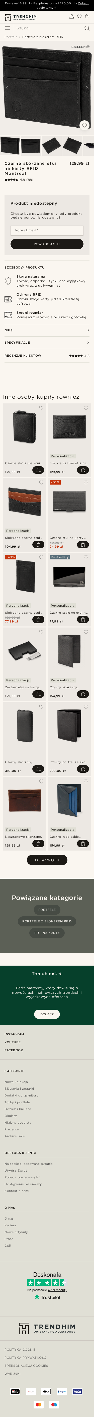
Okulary (11, 1116)
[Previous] (7, 87)
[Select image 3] (52, 146)
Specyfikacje (17, 342)
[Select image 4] (72, 146)
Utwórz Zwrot (16, 1170)
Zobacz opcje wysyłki (22, 1177)
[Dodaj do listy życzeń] (84, 125)
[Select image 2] (31, 146)
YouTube (13, 1042)
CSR (8, 1245)
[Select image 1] (10, 146)
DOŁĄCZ (47, 1014)
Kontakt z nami (17, 1191)
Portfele (47, 910)
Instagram (14, 1034)
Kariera (10, 1225)
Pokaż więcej (47, 860)
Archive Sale (15, 1136)
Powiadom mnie (47, 244)
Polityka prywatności (26, 1357)
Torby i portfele (17, 1102)
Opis (9, 330)
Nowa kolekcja (16, 1082)
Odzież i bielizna (18, 1109)
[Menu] (8, 28)
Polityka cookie (20, 1349)
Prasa (9, 1239)
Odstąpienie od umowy (23, 1184)
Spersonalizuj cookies (26, 1366)
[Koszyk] (86, 17)
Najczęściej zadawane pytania (29, 1164)
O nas (9, 1218)
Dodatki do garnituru (21, 1095)
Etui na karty (47, 933)
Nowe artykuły (16, 1232)
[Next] (86, 87)
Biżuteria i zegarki (19, 1088)
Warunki (13, 1374)
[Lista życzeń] (79, 17)
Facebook (14, 1050)
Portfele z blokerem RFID (47, 921)
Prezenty (12, 1129)
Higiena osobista (18, 1122)
